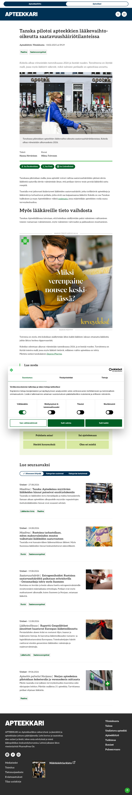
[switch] (51, 412)
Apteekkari (97, 4)
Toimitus (9, 767)
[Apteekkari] (21, 14)
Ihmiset (109, 744)
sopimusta (63, 199)
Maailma (24, 52)
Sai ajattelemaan (87, 437)
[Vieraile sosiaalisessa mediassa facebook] (13, 755)
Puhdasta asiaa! (44, 437)
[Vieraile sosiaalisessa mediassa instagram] (18, 755)
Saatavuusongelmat (38, 52)
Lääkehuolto (25, 655)
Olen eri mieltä (87, 446)
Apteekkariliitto (35, 4)
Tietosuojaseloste (14, 772)
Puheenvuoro (112, 749)
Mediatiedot (11, 762)
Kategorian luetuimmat (78, 473)
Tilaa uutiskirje (13, 781)
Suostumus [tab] (27, 377)
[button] (118, 14)
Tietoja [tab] (105, 377)
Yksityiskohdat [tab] (66, 377)
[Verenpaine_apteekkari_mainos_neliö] (66, 281)
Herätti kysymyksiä (44, 446)
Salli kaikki (104, 423)
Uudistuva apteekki (116, 730)
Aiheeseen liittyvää (33, 473)
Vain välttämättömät (28, 423)
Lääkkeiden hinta (27, 511)
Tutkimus (110, 740)
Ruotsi (23, 554)
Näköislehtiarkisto (60, 763)
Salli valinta (66, 423)
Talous (108, 726)
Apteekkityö (112, 735)
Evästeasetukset (13, 777)
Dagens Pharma (54, 354)
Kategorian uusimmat (55, 473)
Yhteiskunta (112, 721)
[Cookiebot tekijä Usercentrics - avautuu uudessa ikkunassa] (111, 370)
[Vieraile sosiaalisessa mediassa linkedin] (7, 755)
